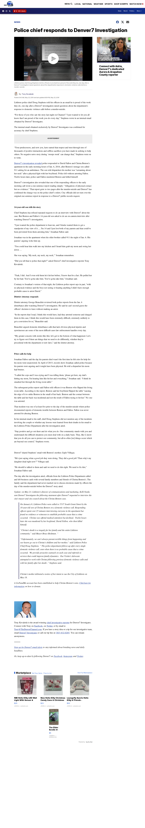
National (87, 4)
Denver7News (3, 11)
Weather (98, 4)
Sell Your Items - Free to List (42, 673)
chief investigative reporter (58, 622)
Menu (68, 4)
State (119, 11)
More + (139, 11)
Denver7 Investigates (28, 632)
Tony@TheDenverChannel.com (28, 629)
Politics (131, 11)
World (125, 11)
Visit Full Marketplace (84, 673)
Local (78, 4)
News (17, 22)
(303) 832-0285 (63, 632)
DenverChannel (10, 11)
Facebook (38, 625)
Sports (108, 4)
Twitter (49, 625)
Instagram (67, 656)
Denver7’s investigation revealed (28, 163)
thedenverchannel (7, 11)
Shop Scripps (121, 4)
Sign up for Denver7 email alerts (28, 647)
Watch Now (135, 4)
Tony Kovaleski (28, 94)
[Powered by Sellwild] (89, 742)
